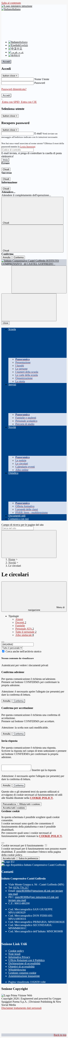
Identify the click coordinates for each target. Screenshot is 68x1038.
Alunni (19, 619)
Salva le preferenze (28, 858)
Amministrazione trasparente (24, 975)
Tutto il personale (25, 631)
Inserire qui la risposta (44, 770)
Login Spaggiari (27, 146)
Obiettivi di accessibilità (21, 966)
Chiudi (6, 169)
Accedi (6, 61)
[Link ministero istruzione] (16, 6)
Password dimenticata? (14, 89)
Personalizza (9, 804)
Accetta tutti (14, 808)
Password (39, 82)
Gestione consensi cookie (22, 972)
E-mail (38, 133)
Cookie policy (16, 950)
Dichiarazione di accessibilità (24, 963)
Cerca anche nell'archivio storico (23, 651)
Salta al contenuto (11, 2)
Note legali (14, 953)
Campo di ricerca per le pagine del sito (22, 524)
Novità (12, 562)
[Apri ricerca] (39, 279)
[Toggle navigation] (28, 307)
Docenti (20, 622)
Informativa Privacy (19, 957)
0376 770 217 (21, 887)
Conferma (19, 257)
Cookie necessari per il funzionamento (22, 845)
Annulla (6, 257)
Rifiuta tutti (29, 804)
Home (11, 559)
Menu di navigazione (46, 608)
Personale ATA (24, 628)
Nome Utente (41, 79)
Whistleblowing (17, 969)
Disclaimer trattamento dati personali (21, 1008)
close (5, 323)
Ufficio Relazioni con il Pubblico (26, 960)
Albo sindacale (24, 635)
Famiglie (20, 625)
